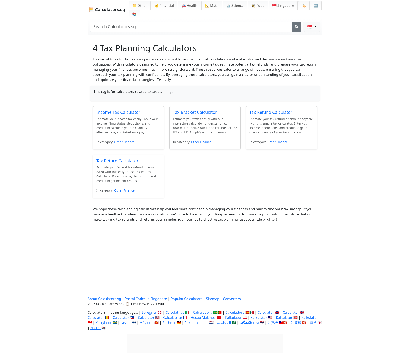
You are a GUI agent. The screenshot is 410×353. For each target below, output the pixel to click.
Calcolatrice (174, 312)
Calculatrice (172, 317)
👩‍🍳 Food (258, 5)
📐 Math (212, 5)
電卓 (313, 322)
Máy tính (146, 322)
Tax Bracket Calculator (195, 112)
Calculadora (202, 312)
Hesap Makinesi (203, 317)
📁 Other (139, 5)
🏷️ (304, 5)
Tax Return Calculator (117, 161)
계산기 (95, 327)
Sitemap (212, 298)
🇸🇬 (283, 5)
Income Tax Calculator (118, 112)
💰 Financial (164, 5)
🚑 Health (189, 5)
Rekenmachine (196, 322)
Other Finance (124, 142)
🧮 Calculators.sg (107, 9)
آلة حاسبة (224, 322)
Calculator (266, 312)
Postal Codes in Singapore (146, 298)
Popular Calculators (186, 298)
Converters (232, 298)
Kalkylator (103, 322)
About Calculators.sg (104, 298)
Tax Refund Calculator (270, 112)
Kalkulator (233, 317)
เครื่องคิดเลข (249, 322)
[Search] (296, 27)
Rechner (169, 322)
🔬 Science (235, 5)
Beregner (149, 312)
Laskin (125, 322)
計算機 (273, 322)
